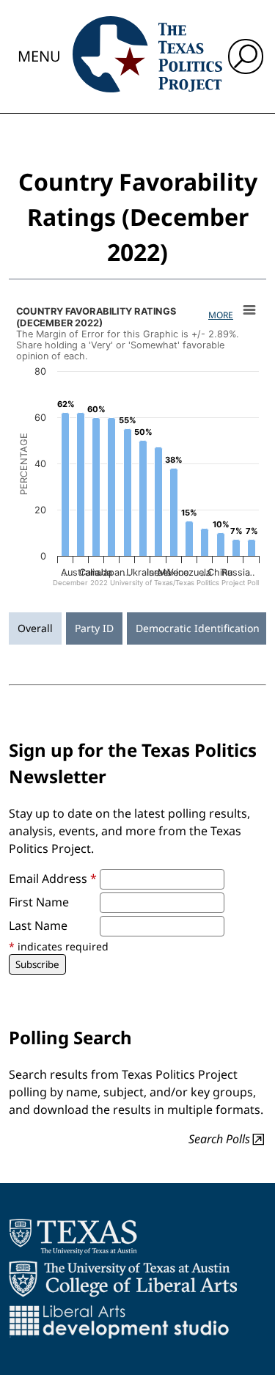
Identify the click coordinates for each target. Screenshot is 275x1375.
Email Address (53, 878)
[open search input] (245, 56)
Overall (35, 628)
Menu (39, 56)
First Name (39, 902)
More (220, 315)
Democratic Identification (198, 628)
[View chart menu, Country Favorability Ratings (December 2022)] (249, 310)
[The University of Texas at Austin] (73, 1236)
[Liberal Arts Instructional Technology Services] (119, 1321)
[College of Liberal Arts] (123, 1279)
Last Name (38, 925)
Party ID (94, 628)
